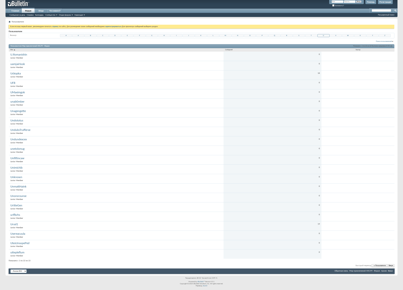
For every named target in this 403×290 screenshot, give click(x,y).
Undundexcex (18, 139)
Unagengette (18, 111)
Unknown (16, 177)
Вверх (391, 266)
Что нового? (54, 11)
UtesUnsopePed (19, 243)
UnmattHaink (18, 186)
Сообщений (229, 50)
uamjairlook (17, 64)
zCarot (205, 286)
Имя (12, 50)
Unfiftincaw (17, 158)
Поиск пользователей (384, 41)
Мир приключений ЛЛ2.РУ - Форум (364, 271)
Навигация (78, 15)
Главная (15, 11)
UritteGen (16, 205)
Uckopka (15, 73)
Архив (384, 271)
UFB (12, 83)
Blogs (41, 11)
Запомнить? (339, 5)
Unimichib (16, 167)
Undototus (16, 120)
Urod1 (14, 224)
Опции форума (65, 15)
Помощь (371, 2)
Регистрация (385, 2)
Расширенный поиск (386, 15)
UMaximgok (17, 92)
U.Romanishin (18, 54)
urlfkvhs (15, 215)
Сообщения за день (17, 15)
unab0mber (17, 101)
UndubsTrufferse (20, 130)
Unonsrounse (18, 196)
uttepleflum (17, 252)
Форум (28, 11)
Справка (30, 15)
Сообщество (50, 15)
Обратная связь (341, 271)
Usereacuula (17, 233)
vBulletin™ (201, 282)
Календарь (39, 15)
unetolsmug (17, 149)
